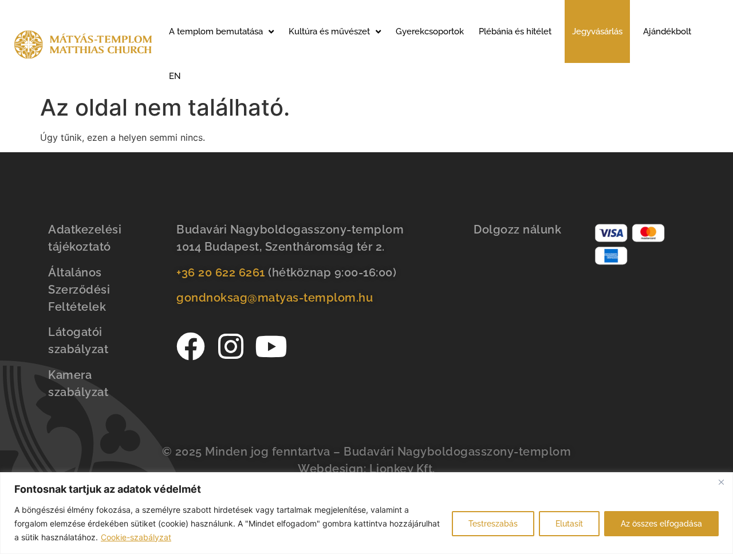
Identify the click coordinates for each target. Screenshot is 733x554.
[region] (366, 513)
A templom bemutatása (216, 31)
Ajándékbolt (667, 31)
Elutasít (569, 523)
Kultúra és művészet (329, 31)
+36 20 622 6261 (220, 272)
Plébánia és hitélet (515, 31)
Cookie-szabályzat (136, 537)
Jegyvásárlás (597, 31)
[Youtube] (271, 346)
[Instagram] (231, 346)
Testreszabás (493, 523)
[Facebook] (191, 346)
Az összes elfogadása (661, 523)
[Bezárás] (721, 482)
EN (175, 76)
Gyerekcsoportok (430, 31)
